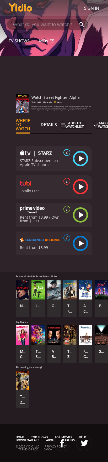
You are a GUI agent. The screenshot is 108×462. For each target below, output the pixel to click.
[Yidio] (20, 8)
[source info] (65, 152)
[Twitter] (84, 443)
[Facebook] (62, 443)
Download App (27, 440)
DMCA (48, 449)
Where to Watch (23, 125)
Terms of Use (28, 449)
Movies (46, 41)
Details (49, 124)
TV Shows (19, 41)
